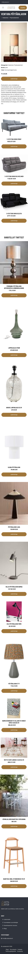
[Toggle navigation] (3, 7)
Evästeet (20, 949)
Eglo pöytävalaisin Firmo (14, 624)
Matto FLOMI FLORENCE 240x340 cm (14, 760)
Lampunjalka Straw (14, 348)
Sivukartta (20, 951)
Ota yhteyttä (13, 949)
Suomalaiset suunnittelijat (11, 922)
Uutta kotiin (7, 919)
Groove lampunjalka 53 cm (14, 407)
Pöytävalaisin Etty (14, 684)
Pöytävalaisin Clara (14, 527)
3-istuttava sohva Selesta (14, 213)
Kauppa (23, 7)
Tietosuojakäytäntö (10, 951)
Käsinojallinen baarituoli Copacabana (14, 819)
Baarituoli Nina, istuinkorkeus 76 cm (14, 879)
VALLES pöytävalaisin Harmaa (14, 587)
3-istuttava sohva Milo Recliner (14, 176)
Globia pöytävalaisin (14, 467)
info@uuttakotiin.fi (5, 2)
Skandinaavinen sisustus (10, 925)
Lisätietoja (14, 78)
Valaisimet (5, 18)
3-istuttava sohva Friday (14, 139)
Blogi (5, 928)
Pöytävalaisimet (14, 18)
